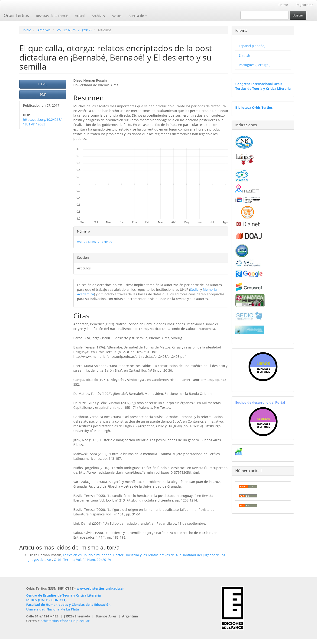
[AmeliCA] (247, 189)
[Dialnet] (247, 224)
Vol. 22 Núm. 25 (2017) (74, 30)
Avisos (117, 15)
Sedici (194, 289)
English (244, 55)
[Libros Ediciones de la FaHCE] (263, 366)
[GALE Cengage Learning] (248, 263)
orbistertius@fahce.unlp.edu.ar (65, 621)
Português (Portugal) (254, 65)
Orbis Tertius (16, 15)
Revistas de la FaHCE (52, 15)
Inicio (27, 30)
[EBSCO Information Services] (241, 250)
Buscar (298, 15)
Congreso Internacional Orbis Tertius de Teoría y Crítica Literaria (263, 86)
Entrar (283, 5)
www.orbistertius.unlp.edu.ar (100, 588)
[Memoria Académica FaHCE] (249, 329)
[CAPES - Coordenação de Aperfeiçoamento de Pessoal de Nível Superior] (241, 175)
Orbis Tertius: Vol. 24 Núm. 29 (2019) (82, 559)
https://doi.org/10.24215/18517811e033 (42, 121)
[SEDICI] (249, 315)
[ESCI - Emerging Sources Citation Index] (247, 212)
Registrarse (304, 5)
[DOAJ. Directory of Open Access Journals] (249, 235)
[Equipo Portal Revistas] (263, 421)
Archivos (98, 15)
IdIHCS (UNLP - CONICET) (46, 600)
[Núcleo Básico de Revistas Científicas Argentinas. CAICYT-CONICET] (244, 141)
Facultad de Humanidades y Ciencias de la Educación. (68, 604)
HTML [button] (42, 84)
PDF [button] (43, 94)
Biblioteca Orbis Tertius (254, 107)
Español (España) (252, 46)
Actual (80, 15)
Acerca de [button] (137, 15)
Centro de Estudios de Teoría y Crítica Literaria (63, 595)
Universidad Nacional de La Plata (52, 609)
